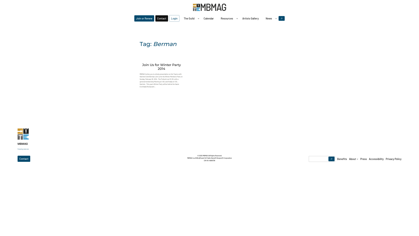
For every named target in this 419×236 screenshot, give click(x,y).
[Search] (331, 159)
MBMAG (23, 143)
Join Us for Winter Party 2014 (161, 67)
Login (174, 18)
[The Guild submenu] (198, 18)
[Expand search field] (282, 18)
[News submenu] (276, 18)
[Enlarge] (26, 131)
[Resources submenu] (237, 18)
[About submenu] (357, 159)
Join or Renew (144, 18)
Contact (161, 18)
